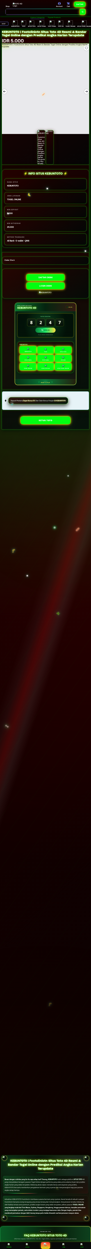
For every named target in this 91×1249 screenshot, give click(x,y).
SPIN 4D (45, 330)
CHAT (82, 1247)
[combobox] (43, 12)
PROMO (9, 1247)
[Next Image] (86, 91)
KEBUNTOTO (52, 1179)
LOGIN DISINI (45, 286)
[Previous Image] (4, 91)
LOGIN (27, 1247)
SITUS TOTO (45, 420)
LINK (63, 1247)
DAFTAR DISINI (45, 277)
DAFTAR (45, 1247)
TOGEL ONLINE (78, 1205)
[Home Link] (19, 5)
